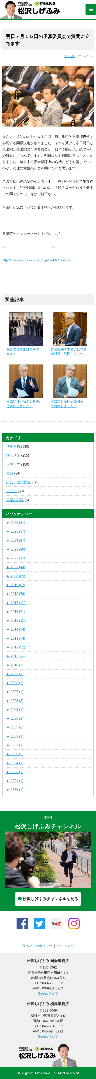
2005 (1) (14, 710)
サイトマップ (67, 946)
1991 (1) (14, 781)
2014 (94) (15, 629)
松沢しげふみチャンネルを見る (50, 899)
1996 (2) (14, 754)
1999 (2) (14, 727)
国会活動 (69, 56)
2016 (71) (15, 612)
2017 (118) (16, 603)
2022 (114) (16, 558)
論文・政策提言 (18, 482)
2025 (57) (15, 531)
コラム (11, 491)
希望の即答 (15, 500)
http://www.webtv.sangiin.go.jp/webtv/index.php (37, 260)
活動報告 (13, 446)
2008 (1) (14, 683)
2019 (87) (15, 585)
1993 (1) (14, 772)
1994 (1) (14, 763)
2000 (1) (14, 718)
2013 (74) (15, 638)
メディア (13, 464)
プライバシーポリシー (35, 946)
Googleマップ (48, 993)
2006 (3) (14, 701)
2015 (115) (16, 620)
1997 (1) (14, 745)
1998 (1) (14, 736)
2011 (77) (15, 656)
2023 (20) (15, 549)
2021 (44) (15, 567)
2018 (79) (15, 594)
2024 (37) (15, 540)
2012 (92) (15, 647)
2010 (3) (14, 665)
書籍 (9, 473)
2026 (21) (15, 522)
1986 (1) (14, 790)
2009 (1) (14, 674)
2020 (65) (15, 576)
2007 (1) (14, 692)
